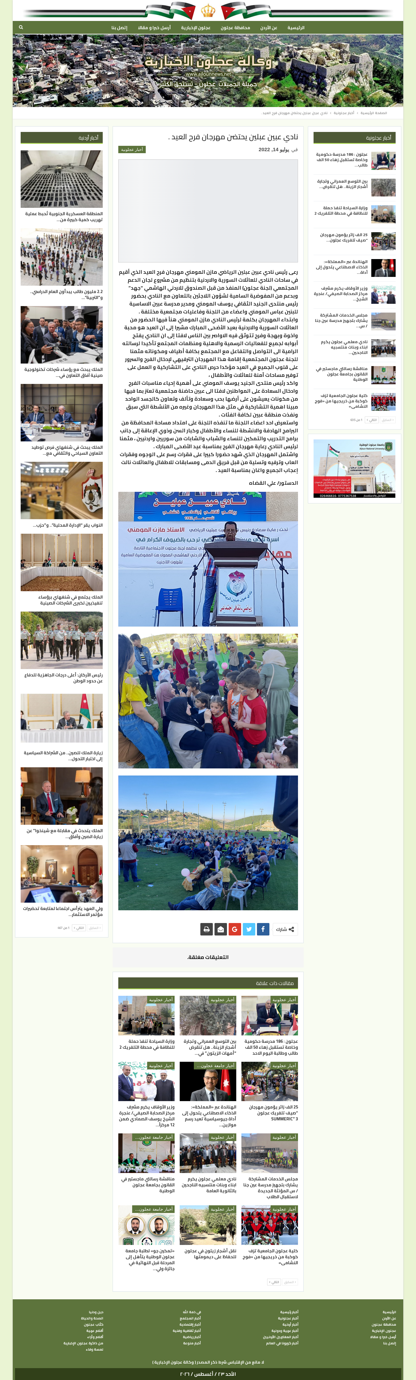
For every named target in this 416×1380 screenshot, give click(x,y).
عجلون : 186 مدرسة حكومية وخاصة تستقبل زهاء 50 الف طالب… (342, 160)
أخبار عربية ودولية (285, 1331)
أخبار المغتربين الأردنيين (281, 1337)
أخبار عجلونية (132, 149)
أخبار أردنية (290, 1324)
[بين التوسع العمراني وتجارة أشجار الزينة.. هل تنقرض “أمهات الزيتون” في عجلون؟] (208, 1015)
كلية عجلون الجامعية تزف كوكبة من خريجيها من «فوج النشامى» (341, 401)
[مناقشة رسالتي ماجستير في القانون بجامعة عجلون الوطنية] (146, 1153)
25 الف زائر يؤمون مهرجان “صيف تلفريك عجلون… (344, 237)
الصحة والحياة (92, 1318)
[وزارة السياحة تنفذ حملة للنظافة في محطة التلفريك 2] (146, 1015)
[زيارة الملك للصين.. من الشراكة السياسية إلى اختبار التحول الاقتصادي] (62, 718)
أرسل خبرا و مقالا (154, 28)
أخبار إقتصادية (190, 1324)
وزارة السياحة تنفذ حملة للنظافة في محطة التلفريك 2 (341, 210)
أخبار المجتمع (190, 1318)
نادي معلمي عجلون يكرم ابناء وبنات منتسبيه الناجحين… (344, 347)
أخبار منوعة (192, 1343)
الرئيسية (296, 28)
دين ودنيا (96, 1312)
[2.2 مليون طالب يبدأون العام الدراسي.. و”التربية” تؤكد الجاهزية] (62, 257)
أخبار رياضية (192, 1337)
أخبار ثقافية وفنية (187, 1331)
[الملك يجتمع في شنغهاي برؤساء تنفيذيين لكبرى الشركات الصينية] (62, 562)
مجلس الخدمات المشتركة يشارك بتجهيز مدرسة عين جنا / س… (341, 320)
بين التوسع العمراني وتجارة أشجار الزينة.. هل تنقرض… (342, 183)
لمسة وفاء (94, 1349)
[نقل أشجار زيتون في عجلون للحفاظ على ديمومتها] (208, 1225)
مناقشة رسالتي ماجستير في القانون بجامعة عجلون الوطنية (342, 374)
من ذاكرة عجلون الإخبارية (83, 1343)
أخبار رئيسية (289, 1312)
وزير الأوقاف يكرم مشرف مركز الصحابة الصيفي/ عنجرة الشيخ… (341, 294)
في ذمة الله (192, 1312)
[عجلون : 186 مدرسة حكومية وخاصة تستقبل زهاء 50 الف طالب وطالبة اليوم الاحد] (269, 1015)
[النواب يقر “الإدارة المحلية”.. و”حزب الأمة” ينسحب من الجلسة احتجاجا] (62, 490)
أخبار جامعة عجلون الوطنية (214, 1065)
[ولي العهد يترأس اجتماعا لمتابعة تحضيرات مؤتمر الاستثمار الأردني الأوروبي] (62, 874)
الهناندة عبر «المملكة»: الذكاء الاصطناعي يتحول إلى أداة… (342, 267)
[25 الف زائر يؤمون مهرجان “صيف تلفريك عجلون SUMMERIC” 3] (269, 1081)
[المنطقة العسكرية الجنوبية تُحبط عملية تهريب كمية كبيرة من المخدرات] (62, 179)
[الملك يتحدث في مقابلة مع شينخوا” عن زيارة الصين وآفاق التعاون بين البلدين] (62, 796)
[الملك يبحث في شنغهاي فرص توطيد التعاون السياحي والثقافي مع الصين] (62, 412)
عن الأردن (268, 28)
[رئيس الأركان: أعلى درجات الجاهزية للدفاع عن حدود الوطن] (62, 640)
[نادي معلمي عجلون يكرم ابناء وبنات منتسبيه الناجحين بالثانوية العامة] (208, 1153)
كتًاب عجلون (93, 1324)
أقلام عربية (94, 1331)
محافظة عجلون (235, 28)
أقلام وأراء (95, 1337)
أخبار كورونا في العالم (282, 1343)
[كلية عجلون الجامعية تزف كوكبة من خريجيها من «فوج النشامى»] (269, 1225)
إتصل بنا (119, 28)
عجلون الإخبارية (196, 28)
